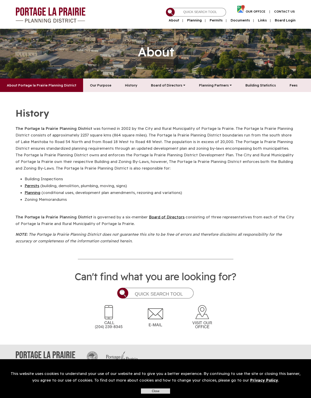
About (174, 20)
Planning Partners (214, 85)
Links (262, 20)
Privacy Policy (264, 380)
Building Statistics (260, 85)
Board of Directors (167, 85)
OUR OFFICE (255, 11)
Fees (294, 85)
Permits (216, 20)
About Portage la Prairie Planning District (41, 85)
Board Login (285, 20)
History (131, 85)
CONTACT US (284, 11)
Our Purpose (100, 85)
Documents (240, 20)
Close (155, 391)
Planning (194, 20)
